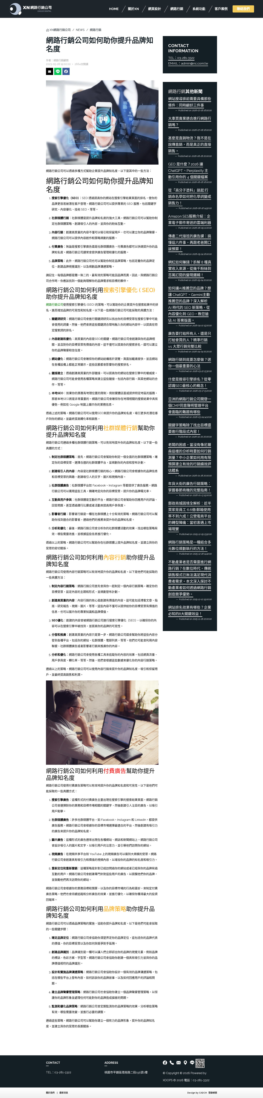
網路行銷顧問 (61, 60)
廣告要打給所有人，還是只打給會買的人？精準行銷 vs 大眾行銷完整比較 (189, 340)
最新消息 (63, 1093)
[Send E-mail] (49, 71)
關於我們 (50, 1093)
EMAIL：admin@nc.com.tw (188, 63)
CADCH (203, 1093)
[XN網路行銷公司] (30, 9)
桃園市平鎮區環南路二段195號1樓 (126, 1072)
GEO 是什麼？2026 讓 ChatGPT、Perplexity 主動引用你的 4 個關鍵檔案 (188, 170)
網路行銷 (176, 9)
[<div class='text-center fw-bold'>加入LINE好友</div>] (192, 1063)
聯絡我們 (243, 9)
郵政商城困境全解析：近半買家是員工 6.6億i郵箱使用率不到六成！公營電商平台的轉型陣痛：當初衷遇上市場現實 (189, 516)
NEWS (80, 30)
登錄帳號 (212, 1093)
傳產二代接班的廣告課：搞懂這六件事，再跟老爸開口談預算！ (189, 242)
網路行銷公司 (54, 304)
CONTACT (53, 1062)
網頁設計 (154, 9)
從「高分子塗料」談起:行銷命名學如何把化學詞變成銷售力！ (189, 196)
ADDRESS (111, 1062)
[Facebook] (165, 1063)
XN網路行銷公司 (60, 30)
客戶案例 (221, 9)
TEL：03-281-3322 (181, 58)
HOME (114, 9)
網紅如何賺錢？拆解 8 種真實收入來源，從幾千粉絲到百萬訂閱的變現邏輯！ (189, 268)
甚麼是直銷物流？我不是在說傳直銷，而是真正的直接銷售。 (189, 144)
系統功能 (199, 9)
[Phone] (171, 1063)
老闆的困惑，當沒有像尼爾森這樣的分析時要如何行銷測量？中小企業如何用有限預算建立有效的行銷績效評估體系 (189, 458)
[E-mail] (178, 1063)
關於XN (133, 9)
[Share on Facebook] (66, 71)
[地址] (185, 1063)
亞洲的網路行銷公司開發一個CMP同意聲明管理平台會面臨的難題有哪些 (189, 405)
